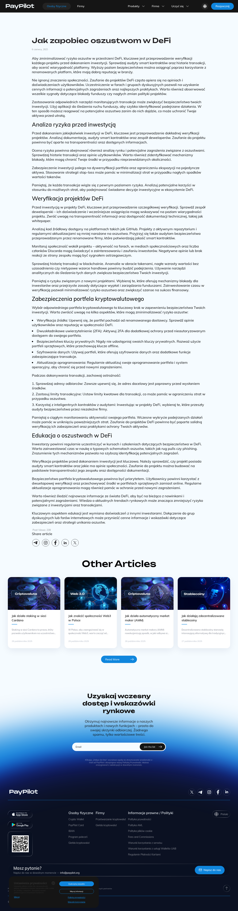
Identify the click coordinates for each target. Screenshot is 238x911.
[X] (75, 542)
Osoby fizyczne (56, 6)
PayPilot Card (76, 825)
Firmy (81, 6)
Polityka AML (135, 825)
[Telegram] (36, 542)
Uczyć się (177, 6)
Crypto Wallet (76, 819)
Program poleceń (77, 837)
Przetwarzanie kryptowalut (111, 819)
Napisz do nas (212, 870)
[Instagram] (45, 542)
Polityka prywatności (139, 819)
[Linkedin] (65, 542)
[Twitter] (191, 792)
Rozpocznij (222, 6)
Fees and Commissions (141, 837)
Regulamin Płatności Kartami (144, 854)
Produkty (134, 6)
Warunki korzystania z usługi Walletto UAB (152, 848)
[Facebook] (55, 542)
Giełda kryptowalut (79, 842)
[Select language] (204, 6)
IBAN (71, 831)
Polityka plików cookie (140, 831)
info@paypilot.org (69, 872)
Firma (155, 6)
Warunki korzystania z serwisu (145, 842)
